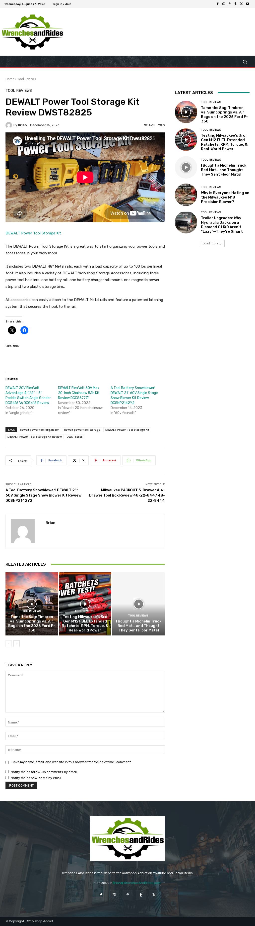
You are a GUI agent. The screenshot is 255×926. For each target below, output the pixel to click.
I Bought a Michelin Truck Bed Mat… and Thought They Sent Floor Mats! (138, 625)
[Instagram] (224, 4)
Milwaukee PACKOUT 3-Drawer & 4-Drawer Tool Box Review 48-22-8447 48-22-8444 (127, 495)
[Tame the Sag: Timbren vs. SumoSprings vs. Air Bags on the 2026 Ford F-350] (31, 603)
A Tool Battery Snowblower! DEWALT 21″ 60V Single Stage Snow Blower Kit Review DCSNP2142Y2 (43, 495)
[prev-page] (8, 643)
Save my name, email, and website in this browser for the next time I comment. (71, 762)
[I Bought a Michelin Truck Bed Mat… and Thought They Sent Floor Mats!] (138, 603)
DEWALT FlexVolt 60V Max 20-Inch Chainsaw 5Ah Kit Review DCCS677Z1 (79, 393)
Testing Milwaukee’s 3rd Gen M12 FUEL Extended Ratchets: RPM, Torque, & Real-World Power (85, 623)
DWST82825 (74, 436)
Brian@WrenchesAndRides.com (137, 883)
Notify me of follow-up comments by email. (44, 772)
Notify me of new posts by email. (36, 778)
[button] (245, 61)
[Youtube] (248, 4)
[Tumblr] (236, 4)
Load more (210, 243)
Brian (22, 125)
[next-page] (16, 643)
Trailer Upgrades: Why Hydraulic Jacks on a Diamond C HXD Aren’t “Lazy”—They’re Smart (222, 225)
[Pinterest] (230, 4)
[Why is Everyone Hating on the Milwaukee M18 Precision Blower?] (186, 195)
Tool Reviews (26, 79)
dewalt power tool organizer (39, 429)
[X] (242, 4)
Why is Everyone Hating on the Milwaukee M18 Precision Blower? (225, 197)
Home (9, 79)
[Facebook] (218, 4)
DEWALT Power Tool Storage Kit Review (34, 436)
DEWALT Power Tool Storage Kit (33, 233)
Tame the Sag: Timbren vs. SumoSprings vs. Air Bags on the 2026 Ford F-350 (31, 623)
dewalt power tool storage (82, 429)
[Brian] (9, 125)
